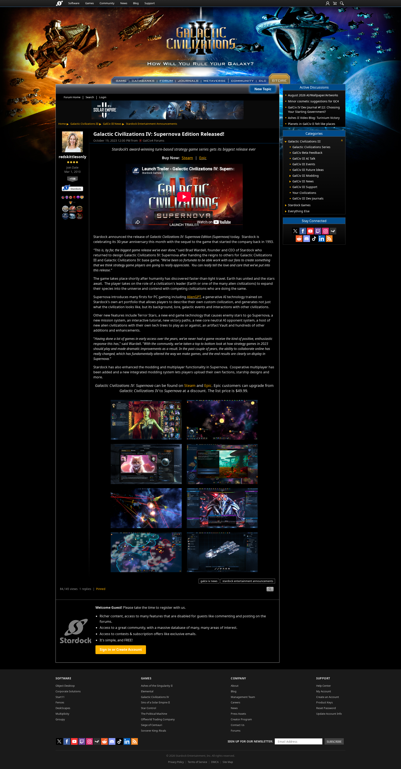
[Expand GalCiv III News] (290, 181)
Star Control (148, 708)
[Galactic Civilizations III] (201, 43)
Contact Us (237, 725)
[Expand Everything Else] (286, 211)
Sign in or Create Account (121, 649)
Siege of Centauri (151, 725)
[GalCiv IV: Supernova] (146, 419)
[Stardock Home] (59, 3)
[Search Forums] (342, 3)
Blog (136, 3)
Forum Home (72, 97)
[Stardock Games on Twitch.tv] (318, 231)
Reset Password (326, 708)
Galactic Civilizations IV (155, 697)
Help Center (323, 686)
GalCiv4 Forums (153, 140)
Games (89, 3)
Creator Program (241, 719)
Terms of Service (197, 762)
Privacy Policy (176, 762)
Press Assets (238, 714)
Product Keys (324, 702)
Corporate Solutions (68, 691)
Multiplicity (62, 714)
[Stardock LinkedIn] (321, 238)
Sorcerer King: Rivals (153, 730)
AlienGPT (194, 297)
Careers (235, 702)
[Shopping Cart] (335, 3)
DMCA (215, 762)
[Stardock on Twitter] (295, 231)
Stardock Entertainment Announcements (151, 124)
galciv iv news (208, 581)
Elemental (147, 691)
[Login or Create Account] (328, 3)
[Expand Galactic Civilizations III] (285, 141)
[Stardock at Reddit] (299, 238)
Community (107, 3)
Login (102, 97)
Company (238, 678)
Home (62, 124)
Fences (60, 702)
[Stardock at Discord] (306, 238)
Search (90, 97)
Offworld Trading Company (158, 719)
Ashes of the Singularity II (157, 686)
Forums (235, 730)
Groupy (60, 719)
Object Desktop (65, 686)
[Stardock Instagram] (325, 231)
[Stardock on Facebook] (303, 231)
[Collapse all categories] (341, 140)
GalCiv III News (112, 124)
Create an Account (327, 697)
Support (150, 3)
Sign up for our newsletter (250, 741)
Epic (203, 157)
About (235, 686)
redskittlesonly (72, 156)
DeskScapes (63, 708)
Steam (189, 385)
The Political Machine (154, 714)
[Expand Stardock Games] (286, 205)
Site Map (228, 762)
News (123, 3)
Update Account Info (329, 714)
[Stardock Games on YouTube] (310, 231)
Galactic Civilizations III (84, 124)
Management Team (243, 697)
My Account (323, 691)
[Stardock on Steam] (333, 231)
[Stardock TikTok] (314, 238)
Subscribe (334, 742)
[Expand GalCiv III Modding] (290, 176)
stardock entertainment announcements (247, 581)
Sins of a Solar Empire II (155, 702)
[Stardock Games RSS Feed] (329, 238)
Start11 (60, 697)
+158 (72, 178)
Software (73, 3)
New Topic (262, 89)
